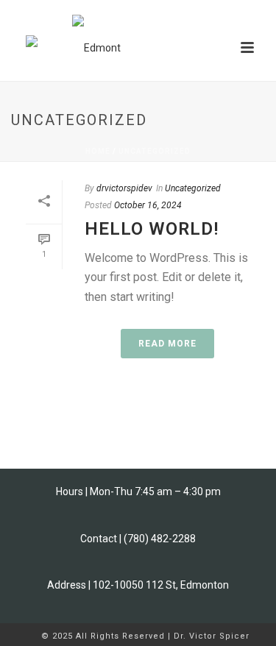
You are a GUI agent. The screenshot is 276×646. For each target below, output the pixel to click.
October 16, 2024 (148, 205)
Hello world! (152, 229)
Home (97, 151)
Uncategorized (154, 151)
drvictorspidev (124, 188)
